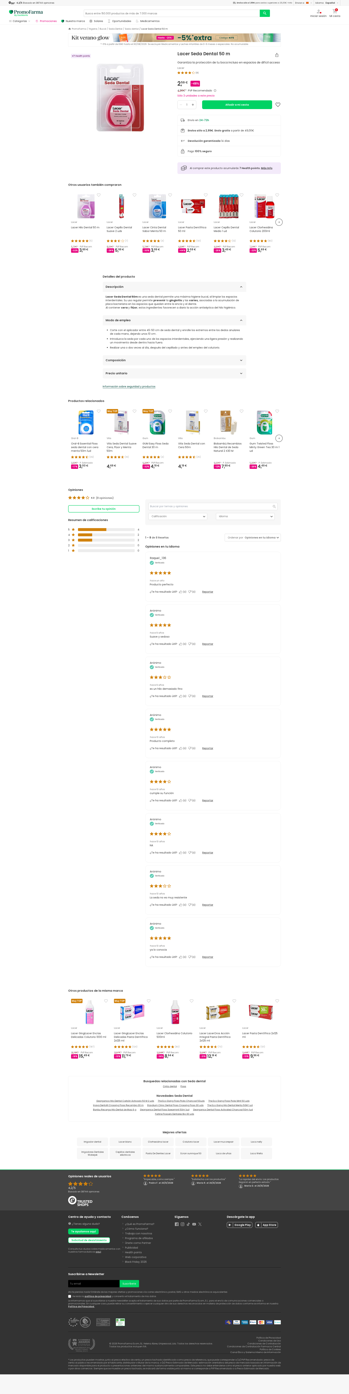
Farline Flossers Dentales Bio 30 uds (174, 1113)
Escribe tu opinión (104, 509)
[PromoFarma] (26, 13)
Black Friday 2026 (136, 1262)
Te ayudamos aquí (83, 1231)
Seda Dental (115, 28)
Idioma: (325, 2)
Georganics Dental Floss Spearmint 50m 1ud (164, 1109)
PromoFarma (79, 28)
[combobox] (259, 538)
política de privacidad (98, 1296)
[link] (91, 498)
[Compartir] (277, 55)
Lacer (180, 68)
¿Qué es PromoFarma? (139, 1224)
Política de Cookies (270, 1349)
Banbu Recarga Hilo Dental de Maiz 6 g (114, 1109)
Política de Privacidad (81, 1306)
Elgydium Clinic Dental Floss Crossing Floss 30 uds (175, 1105)
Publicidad (131, 1247)
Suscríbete (129, 1283)
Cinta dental (170, 1086)
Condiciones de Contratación (264, 1343)
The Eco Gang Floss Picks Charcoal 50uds (181, 1100)
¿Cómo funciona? (136, 1229)
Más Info (266, 168)
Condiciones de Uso (269, 1340)
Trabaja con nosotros (138, 1233)
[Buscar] (265, 13)
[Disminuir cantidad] (181, 105)
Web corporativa (135, 1257)
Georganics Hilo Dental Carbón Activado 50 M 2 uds (125, 1100)
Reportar (207, 592)
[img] (120, 97)
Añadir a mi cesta (237, 105)
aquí (98, 1251)
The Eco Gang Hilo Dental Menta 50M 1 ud (230, 1105)
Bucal (103, 28)
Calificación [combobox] (159, 516)
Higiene (93, 28)
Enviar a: (300, 2)
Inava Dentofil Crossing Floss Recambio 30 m (118, 1105)
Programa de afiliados (139, 1238)
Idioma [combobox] (223, 516)
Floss (183, 1086)
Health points (133, 1252)
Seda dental (132, 28)
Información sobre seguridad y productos (129, 386)
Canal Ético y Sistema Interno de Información (255, 1352)
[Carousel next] (279, 222)
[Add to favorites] (278, 105)
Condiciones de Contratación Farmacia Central (254, 1346)
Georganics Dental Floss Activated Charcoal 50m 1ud (223, 1109)
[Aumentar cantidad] (193, 105)
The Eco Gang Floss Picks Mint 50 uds (229, 1100)
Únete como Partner (138, 1243)
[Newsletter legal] (70, 1296)
